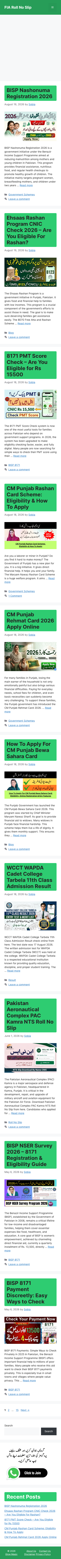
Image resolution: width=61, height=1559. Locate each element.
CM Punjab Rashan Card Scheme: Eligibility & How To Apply (30, 497)
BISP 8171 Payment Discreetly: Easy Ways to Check (27, 1292)
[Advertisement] (30, 46)
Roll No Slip (15, 1122)
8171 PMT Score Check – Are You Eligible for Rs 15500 (27, 365)
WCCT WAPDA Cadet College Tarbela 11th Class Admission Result (29, 877)
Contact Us (45, 1551)
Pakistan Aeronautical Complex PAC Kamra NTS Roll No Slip (30, 1015)
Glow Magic (11, 1554)
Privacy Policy (43, 1554)
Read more (26, 185)
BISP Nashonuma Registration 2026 (29, 93)
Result (12, 980)
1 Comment (15, 595)
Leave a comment (19, 199)
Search (8, 1425)
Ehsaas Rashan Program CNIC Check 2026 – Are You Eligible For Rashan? (29, 230)
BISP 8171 (14, 465)
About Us (31, 1551)
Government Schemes (21, 194)
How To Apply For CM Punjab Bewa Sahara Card (29, 750)
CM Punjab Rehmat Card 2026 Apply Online (30, 620)
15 (17, 1410)
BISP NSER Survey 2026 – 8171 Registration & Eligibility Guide (29, 1154)
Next (25, 1410)
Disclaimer (29, 1554)
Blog (11, 332)
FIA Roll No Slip (18, 7)
